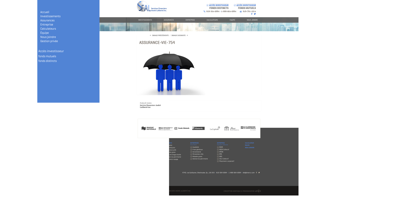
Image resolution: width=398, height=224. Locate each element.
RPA (220, 154)
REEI (140, 162)
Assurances (47, 20)
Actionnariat (197, 152)
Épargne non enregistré (147, 152)
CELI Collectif (224, 159)
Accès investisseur (246, 5)
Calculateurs (48, 28)
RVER (221, 147)
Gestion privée (49, 41)
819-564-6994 (212, 11)
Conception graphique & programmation (239, 191)
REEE (141, 159)
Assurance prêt (171, 150)
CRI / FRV (142, 148)
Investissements (50, 16)
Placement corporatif (226, 161)
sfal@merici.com (249, 173)
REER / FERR (143, 145)
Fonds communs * (145, 155)
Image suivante (179, 35)
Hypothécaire (170, 148)
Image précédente (160, 35)
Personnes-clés (198, 154)
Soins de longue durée (173, 155)
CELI (140, 150)
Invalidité (169, 145)
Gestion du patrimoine (173, 157)
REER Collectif (224, 149)
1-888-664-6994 (228, 11)
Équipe (44, 33)
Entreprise (46, 24)
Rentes (141, 164)
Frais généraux (198, 149)
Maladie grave (170, 152)
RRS (220, 156)
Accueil (44, 12)
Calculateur (249, 143)
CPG (140, 157)
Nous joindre (48, 37)
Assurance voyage (172, 159)
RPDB (221, 152)
